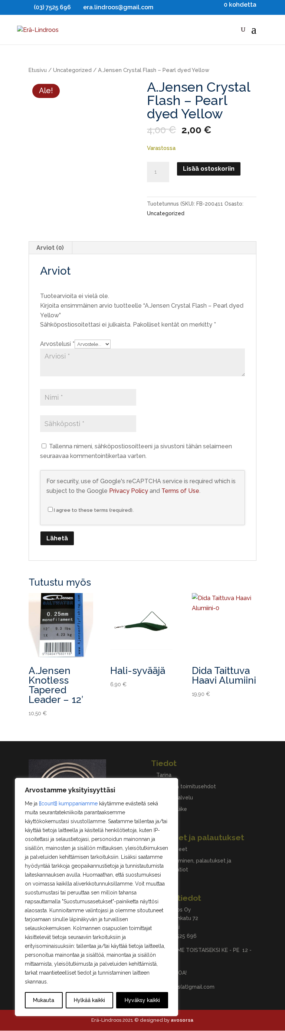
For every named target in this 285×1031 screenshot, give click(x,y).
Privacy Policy (128, 490)
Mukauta (43, 1000)
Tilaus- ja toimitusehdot (186, 786)
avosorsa (182, 1020)
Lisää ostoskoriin (209, 168)
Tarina (163, 775)
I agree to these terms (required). (94, 510)
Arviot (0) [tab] (50, 247)
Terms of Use (180, 490)
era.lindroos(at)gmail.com (182, 987)
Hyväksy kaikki (142, 1000)
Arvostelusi (57, 343)
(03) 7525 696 (180, 936)
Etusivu (38, 70)
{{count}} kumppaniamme (68, 803)
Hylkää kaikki (89, 1000)
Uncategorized (72, 70)
